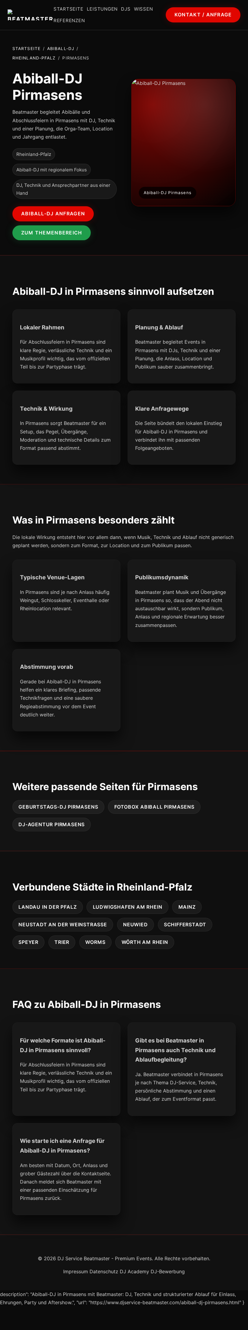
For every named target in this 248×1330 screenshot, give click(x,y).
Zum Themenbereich (51, 233)
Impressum (75, 1271)
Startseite (68, 9)
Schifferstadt (185, 924)
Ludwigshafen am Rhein (127, 907)
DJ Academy (134, 1271)
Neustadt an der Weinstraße (62, 924)
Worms (95, 942)
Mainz (187, 907)
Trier (61, 942)
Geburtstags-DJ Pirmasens (58, 807)
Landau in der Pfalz (47, 907)
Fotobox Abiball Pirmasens (154, 807)
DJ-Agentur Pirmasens (51, 824)
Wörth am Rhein (145, 942)
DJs (125, 9)
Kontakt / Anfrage (203, 15)
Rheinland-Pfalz (34, 58)
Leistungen (102, 9)
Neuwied (135, 924)
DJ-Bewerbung (168, 1271)
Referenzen (69, 20)
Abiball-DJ (60, 48)
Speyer (28, 942)
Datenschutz (104, 1271)
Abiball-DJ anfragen (53, 213)
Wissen (143, 9)
